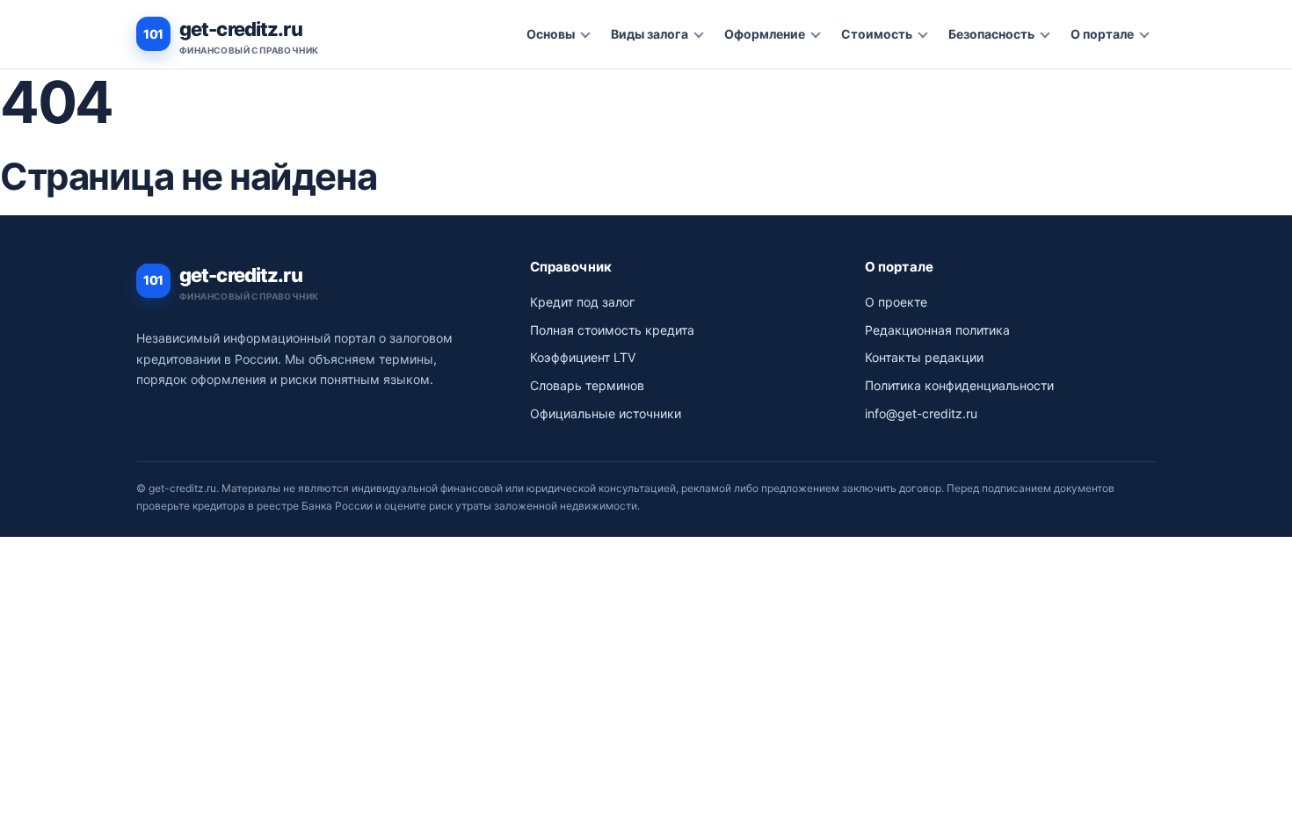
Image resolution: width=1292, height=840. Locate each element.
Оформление (764, 33)
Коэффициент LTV (582, 357)
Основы (550, 33)
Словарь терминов (587, 385)
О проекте (896, 301)
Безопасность (991, 33)
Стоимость (876, 33)
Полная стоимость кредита (612, 329)
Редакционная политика (937, 329)
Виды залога (649, 33)
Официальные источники (605, 413)
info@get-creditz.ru (921, 413)
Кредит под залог (582, 301)
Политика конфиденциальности (959, 385)
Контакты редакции (924, 357)
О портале (1102, 33)
